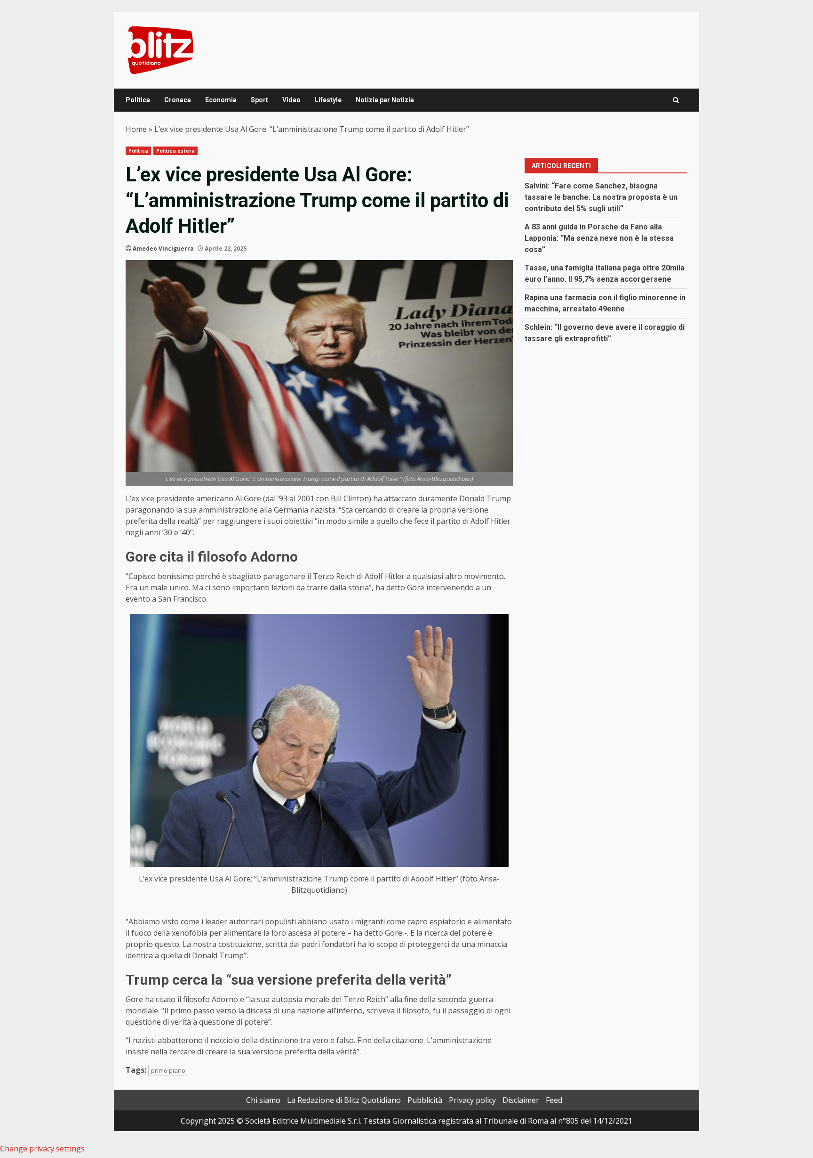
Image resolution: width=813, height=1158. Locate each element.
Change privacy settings (42, 1148)
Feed (554, 1100)
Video (291, 100)
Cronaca (177, 100)
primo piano (168, 1070)
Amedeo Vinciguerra (163, 249)
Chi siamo (263, 1100)
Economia (221, 100)
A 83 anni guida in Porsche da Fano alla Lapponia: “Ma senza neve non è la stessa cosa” (599, 238)
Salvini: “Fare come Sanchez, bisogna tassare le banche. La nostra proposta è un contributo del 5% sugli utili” (601, 197)
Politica (138, 100)
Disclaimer (520, 1100)
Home (136, 129)
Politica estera (175, 150)
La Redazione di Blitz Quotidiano (344, 1100)
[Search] (676, 100)
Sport (259, 100)
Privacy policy (472, 1100)
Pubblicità (424, 1100)
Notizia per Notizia (385, 100)
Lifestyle (328, 100)
